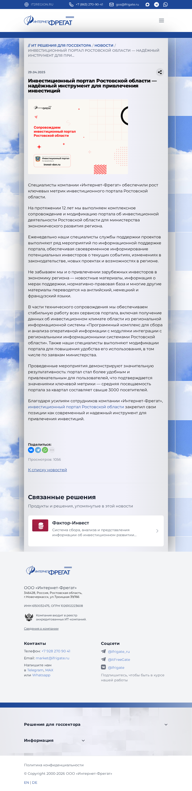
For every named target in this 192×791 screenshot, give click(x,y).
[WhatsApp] (45, 450)
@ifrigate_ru (119, 651)
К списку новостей (47, 469)
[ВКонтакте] (31, 450)
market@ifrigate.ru (52, 658)
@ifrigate (116, 667)
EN (26, 782)
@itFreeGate (119, 659)
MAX (49, 670)
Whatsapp (41, 675)
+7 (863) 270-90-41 (89, 4)
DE (34, 782)
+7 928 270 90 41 (56, 651)
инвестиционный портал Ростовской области (76, 406)
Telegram (35, 670)
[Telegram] (38, 450)
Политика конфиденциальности (54, 765)
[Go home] (49, 570)
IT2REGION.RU (42, 4)
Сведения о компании (41, 628)
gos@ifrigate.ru (127, 4)
